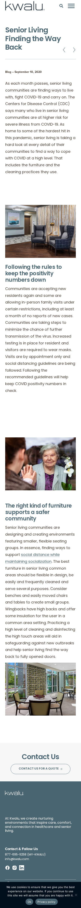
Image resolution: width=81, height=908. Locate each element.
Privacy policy (46, 901)
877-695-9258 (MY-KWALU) (25, 854)
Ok (29, 901)
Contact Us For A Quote (39, 768)
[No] (76, 895)
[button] (61, 6)
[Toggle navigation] (71, 6)
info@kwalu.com (17, 859)
